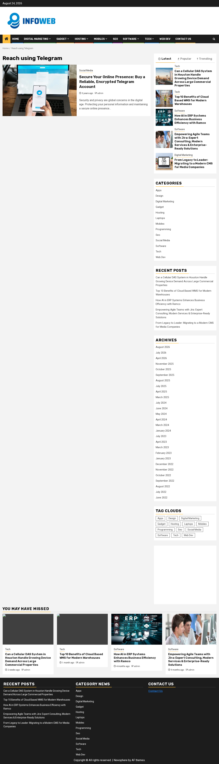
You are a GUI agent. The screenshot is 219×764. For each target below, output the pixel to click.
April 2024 (161, 419)
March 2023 (162, 447)
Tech (148, 39)
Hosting (80, 39)
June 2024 (161, 408)
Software (130, 39)
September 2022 (165, 480)
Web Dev (165, 39)
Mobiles (99, 39)
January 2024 (163, 430)
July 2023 (161, 436)
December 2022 (164, 464)
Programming (163, 229)
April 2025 (161, 391)
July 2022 (161, 491)
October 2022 (163, 475)
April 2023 (161, 441)
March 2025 (162, 397)
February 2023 (164, 453)
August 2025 (163, 380)
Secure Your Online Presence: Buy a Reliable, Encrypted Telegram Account (112, 82)
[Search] (214, 39)
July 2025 (161, 386)
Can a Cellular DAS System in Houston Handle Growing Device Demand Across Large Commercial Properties (193, 78)
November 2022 (164, 469)
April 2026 (161, 358)
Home (15, 39)
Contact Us (183, 39)
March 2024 (162, 425)
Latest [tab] (166, 58)
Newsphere (120, 760)
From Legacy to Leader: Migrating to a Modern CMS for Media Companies (194, 163)
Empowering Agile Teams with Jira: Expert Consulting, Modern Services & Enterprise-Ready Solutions (192, 141)
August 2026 (163, 347)
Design (159, 195)
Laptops (160, 218)
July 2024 (161, 402)
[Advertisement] (184, 573)
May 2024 (161, 413)
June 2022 (161, 497)
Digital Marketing (36, 39)
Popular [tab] (185, 58)
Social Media (86, 70)
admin (100, 93)
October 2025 (163, 369)
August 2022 (163, 486)
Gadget (61, 39)
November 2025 (164, 363)
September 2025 (165, 375)
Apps (159, 190)
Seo (115, 39)
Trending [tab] (205, 58)
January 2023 (163, 458)
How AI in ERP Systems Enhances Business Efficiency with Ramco (190, 119)
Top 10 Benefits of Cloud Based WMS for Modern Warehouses (192, 100)
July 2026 (161, 352)
